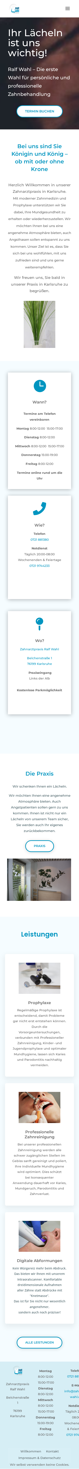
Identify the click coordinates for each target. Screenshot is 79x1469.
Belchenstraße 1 (39, 658)
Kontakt (52, 1451)
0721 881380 (40, 540)
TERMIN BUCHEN (39, 111)
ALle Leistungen (39, 1342)
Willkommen (30, 1451)
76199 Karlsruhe (39, 664)
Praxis (39, 846)
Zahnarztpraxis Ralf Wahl (39, 649)
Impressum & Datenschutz (39, 1458)
